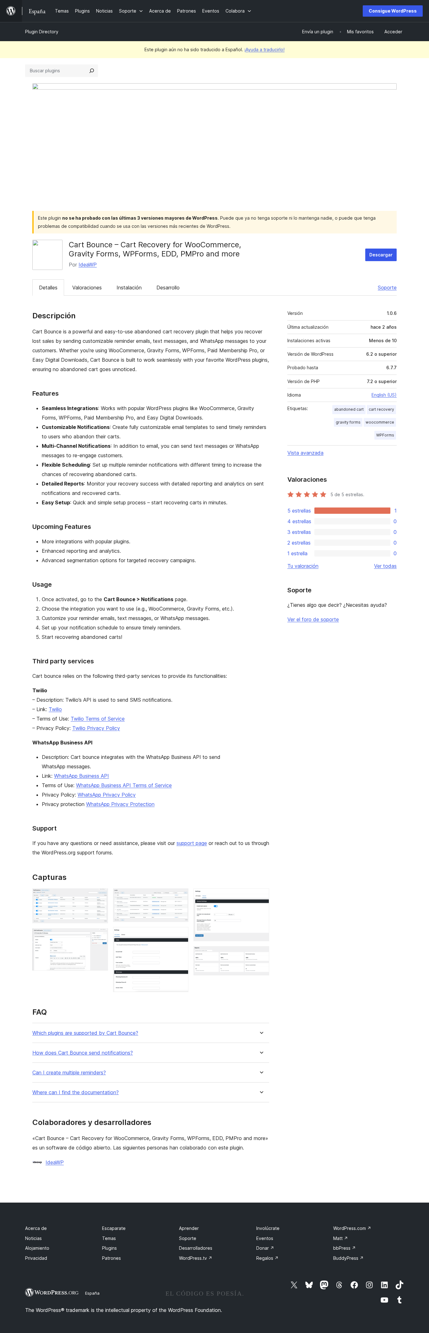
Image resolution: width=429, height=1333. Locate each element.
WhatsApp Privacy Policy (107, 795)
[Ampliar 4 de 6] (180, 935)
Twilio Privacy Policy (96, 728)
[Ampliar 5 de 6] (261, 897)
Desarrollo (168, 287)
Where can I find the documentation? (75, 1092)
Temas (109, 1238)
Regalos (267, 1258)
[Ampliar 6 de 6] (261, 955)
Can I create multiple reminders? (69, 1073)
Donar (265, 1248)
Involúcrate (268, 1228)
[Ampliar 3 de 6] (180, 897)
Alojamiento (37, 1248)
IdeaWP (88, 264)
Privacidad (36, 1258)
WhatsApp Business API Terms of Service (124, 785)
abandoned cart (349, 409)
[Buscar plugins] (91, 70)
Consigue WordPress (393, 11)
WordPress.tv (195, 1258)
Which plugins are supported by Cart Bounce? (85, 1033)
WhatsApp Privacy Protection (120, 804)
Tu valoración (302, 566)
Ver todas (385, 566)
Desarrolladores (195, 1248)
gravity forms (348, 422)
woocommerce (380, 422)
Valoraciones (87, 287)
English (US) (384, 395)
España (92, 1293)
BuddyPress (348, 1258)
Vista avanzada (305, 453)
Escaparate (114, 1228)
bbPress (344, 1248)
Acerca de (36, 1228)
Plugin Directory (41, 31)
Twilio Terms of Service (98, 719)
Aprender (189, 1228)
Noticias (33, 1238)
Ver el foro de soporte (313, 619)
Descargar (381, 254)
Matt (340, 1238)
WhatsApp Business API (81, 776)
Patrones (111, 1258)
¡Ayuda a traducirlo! (264, 49)
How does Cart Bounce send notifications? (82, 1053)
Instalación (129, 287)
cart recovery (381, 409)
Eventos (264, 1238)
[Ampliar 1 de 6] (99, 897)
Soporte (387, 287)
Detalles (48, 287)
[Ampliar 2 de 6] (99, 937)
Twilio (55, 709)
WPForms (385, 435)
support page (191, 843)
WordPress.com (352, 1228)
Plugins (109, 1248)
